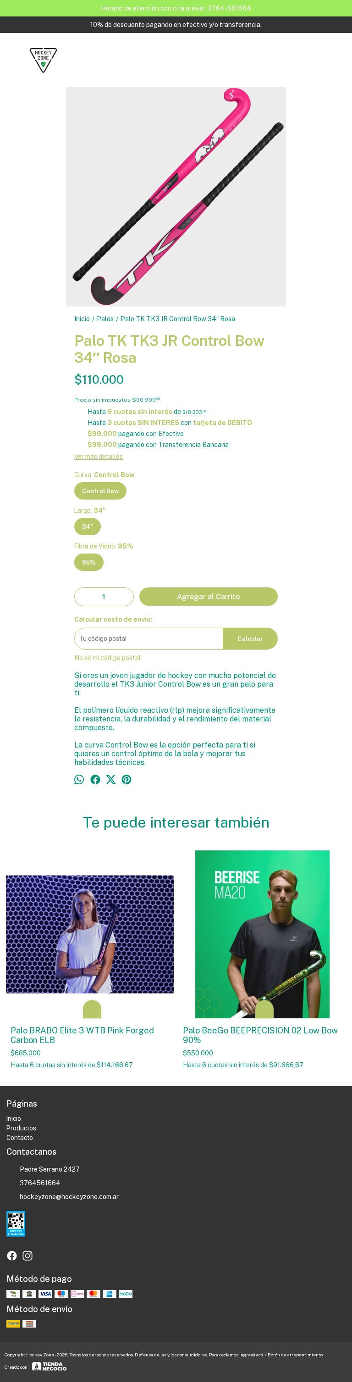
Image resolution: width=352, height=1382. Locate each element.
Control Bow (100, 491)
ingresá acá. (252, 1354)
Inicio (13, 1118)
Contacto (19, 1137)
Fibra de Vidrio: (103, 546)
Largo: (90, 510)
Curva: (104, 475)
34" (87, 526)
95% (89, 562)
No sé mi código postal (107, 657)
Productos (21, 1128)
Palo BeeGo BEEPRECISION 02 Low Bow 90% (260, 1035)
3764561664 (40, 1183)
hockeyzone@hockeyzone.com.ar (69, 1196)
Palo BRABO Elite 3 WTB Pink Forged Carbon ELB (82, 1035)
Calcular (250, 638)
